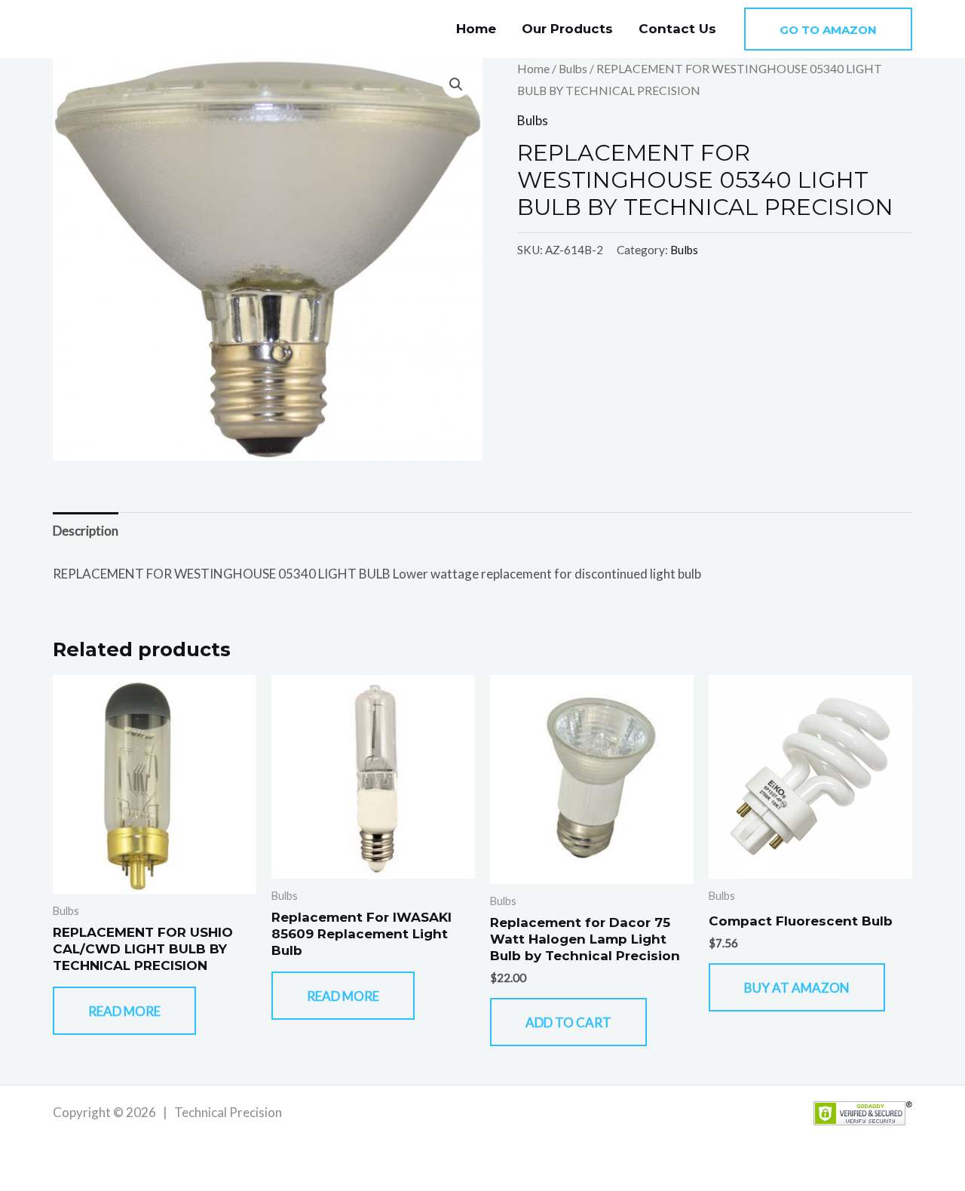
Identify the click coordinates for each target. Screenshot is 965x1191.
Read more (124, 1011)
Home (476, 28)
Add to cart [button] (568, 1022)
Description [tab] (85, 531)
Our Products (567, 28)
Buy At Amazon (797, 988)
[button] (828, 29)
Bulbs (573, 68)
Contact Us (677, 28)
